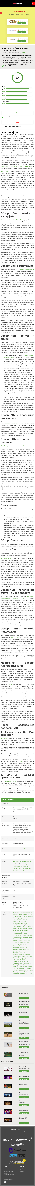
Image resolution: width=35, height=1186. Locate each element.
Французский (17, 870)
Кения (14, 966)
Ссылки (5, 1176)
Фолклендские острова (25, 945)
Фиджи (27, 947)
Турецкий (21, 868)
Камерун (30, 926)
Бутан (18, 921)
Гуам (26, 958)
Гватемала (16, 959)
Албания (15, 914)
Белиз (30, 919)
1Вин (10, 684)
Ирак (24, 963)
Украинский (28, 868)
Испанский (16, 863)
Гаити (27, 961)
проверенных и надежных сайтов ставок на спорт (17, 166)
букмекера (4, 513)
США (31, 973)
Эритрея (20, 944)
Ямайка (15, 965)
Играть (22, 23)
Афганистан (16, 912)
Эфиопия (15, 945)
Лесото (23, 968)
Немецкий (24, 864)
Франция (15, 949)
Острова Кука (24, 938)
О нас (5, 1168)
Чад (21, 933)
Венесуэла (16, 973)
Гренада (15, 958)
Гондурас (15, 963)
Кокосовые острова (26, 935)
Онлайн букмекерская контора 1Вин (13, 446)
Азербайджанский (18, 861)
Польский (16, 866)
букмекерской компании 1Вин (24, 269)
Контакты (6, 1177)
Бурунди (24, 926)
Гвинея (26, 959)
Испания (20, 972)
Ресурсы (22, 1171)
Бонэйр (15, 930)
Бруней (27, 925)
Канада (15, 928)
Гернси (22, 959)
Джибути (20, 940)
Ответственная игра (8, 1179)
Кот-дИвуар (21, 928)
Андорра (19, 916)
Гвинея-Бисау (17, 961)
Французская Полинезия (20, 951)
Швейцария (27, 972)
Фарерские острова (18, 947)
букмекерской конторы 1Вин (12, 424)
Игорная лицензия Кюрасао (21, 848)
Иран (20, 963)
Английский (27, 861)
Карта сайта (23, 1169)
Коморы (15, 937)
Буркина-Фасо (17, 926)
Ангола (25, 916)
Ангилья (30, 916)
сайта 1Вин (15, 637)
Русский (15, 868)
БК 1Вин (4, 738)
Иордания (26, 965)
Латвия (19, 968)
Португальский (23, 866)
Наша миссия (7, 1169)
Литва (19, 970)
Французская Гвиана (24, 949)
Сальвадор (16, 942)
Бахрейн (19, 919)
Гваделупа (21, 958)
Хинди (23, 870)
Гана (23, 956)
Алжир (20, 914)
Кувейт (30, 966)
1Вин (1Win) (4, 171)
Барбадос (25, 919)
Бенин (14, 921)
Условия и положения (9, 1171)
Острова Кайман (23, 930)
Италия (28, 963)
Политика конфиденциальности (9, 1174)
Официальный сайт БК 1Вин (12, 220)
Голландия (29, 970)
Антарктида (16, 918)
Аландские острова (26, 912)
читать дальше (24, 997)
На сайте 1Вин (6, 559)
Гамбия (19, 956)
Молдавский (16, 864)
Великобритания (24, 973)
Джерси (20, 965)
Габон (14, 956)
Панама (15, 972)
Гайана (23, 961)
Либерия (28, 968)
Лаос (14, 968)
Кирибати (20, 966)
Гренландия (28, 956)
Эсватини (26, 944)
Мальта (23, 970)
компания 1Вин (10, 781)
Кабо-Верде (28, 928)
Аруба (22, 918)
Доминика (27, 940)
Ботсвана (23, 921)
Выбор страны (23, 1168)
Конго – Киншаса (23, 937)
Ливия (15, 970)
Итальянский (24, 863)
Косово (25, 966)
